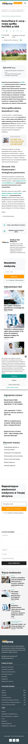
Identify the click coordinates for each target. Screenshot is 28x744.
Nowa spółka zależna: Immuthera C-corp (14, 71)
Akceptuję (14, 376)
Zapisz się (14, 276)
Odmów (14, 380)
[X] (3, 30)
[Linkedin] (6, 30)
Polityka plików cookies (12, 387)
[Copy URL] (21, 30)
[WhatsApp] (13, 30)
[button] (25, 356)
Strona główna (5, 10)
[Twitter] (10, 740)
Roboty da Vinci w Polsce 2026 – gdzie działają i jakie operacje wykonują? (13, 433)
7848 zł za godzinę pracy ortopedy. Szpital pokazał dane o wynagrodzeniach (12, 423)
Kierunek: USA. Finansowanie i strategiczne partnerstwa (13, 74)
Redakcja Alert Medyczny (11, 40)
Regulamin (12, 280)
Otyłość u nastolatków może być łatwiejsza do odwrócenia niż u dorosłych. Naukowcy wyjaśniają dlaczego (18, 581)
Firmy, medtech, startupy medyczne (16, 10)
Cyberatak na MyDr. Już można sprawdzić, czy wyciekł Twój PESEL (18, 626)
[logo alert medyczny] (14, 641)
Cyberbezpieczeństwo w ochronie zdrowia (16, 622)
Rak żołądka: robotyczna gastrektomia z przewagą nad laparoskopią (14, 308)
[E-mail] (17, 30)
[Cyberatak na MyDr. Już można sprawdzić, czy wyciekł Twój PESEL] (14, 349)
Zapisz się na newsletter (14, 509)
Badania (13, 575)
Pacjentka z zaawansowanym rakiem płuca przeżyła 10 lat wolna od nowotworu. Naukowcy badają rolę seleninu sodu (14, 333)
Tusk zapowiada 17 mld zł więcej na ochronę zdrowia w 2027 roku (13, 412)
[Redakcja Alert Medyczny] (3, 40)
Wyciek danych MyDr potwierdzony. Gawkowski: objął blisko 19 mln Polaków (13, 402)
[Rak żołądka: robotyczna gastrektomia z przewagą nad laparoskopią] (14, 297)
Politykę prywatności (19, 280)
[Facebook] (10, 30)
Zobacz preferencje (14, 384)
